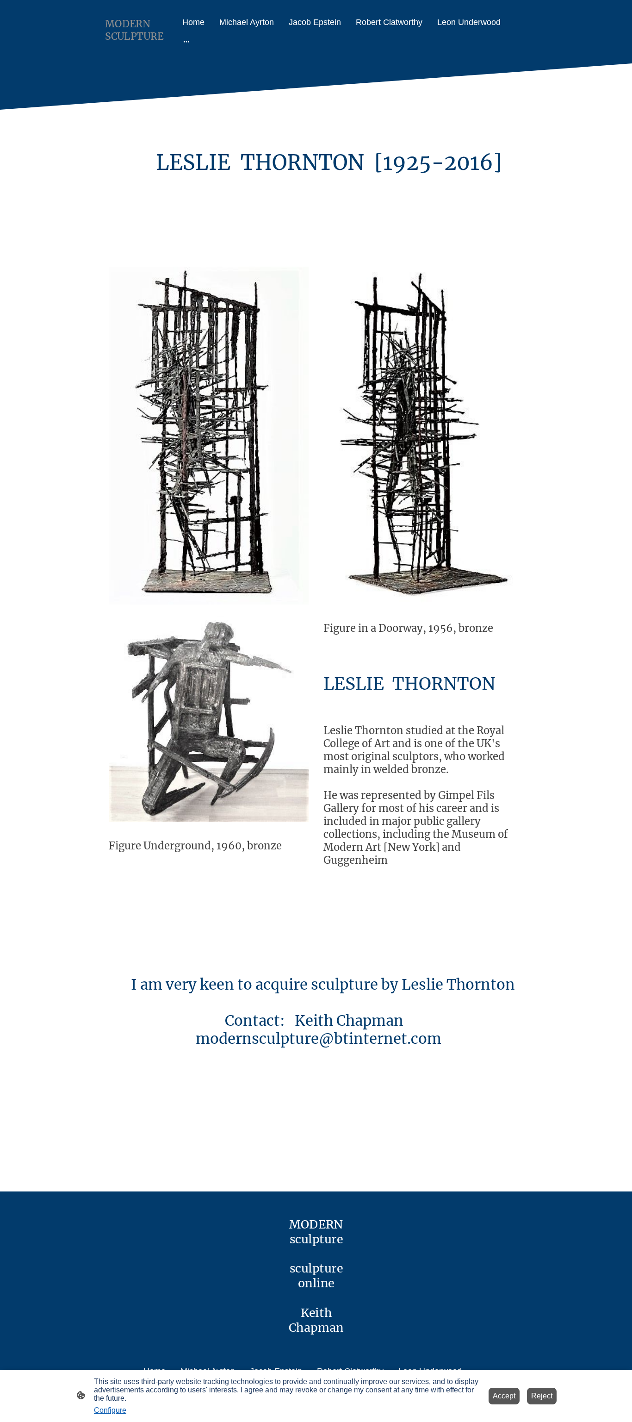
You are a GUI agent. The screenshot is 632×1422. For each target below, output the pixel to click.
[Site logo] (137, 52)
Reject (541, 1396)
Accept (504, 1396)
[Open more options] (186, 41)
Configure (110, 1410)
